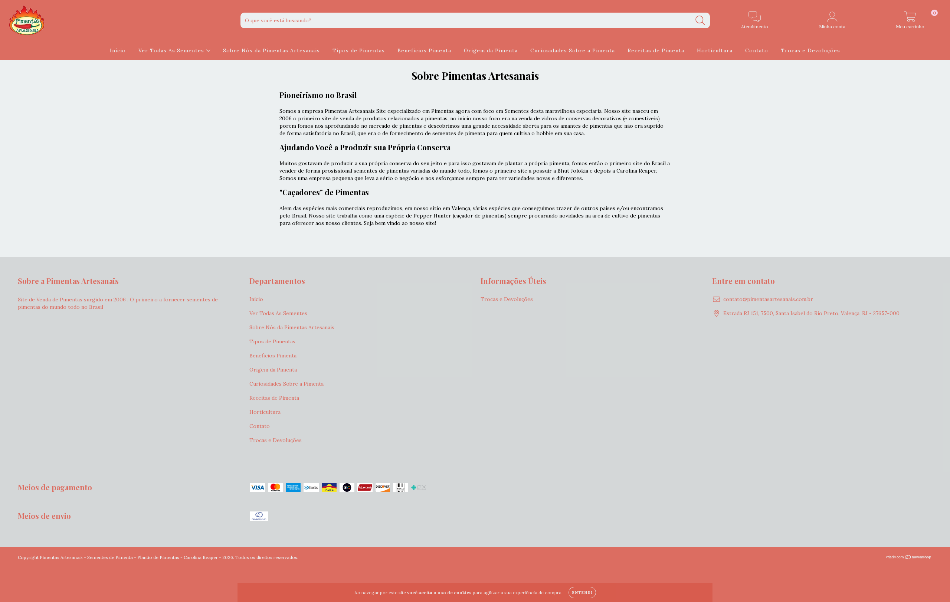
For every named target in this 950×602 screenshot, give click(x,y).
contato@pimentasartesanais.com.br (768, 299)
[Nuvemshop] (909, 558)
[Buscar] (700, 20)
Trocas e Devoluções (810, 50)
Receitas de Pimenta (656, 50)
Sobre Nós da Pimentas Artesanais (271, 50)
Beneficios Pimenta (424, 50)
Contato (756, 50)
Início (118, 50)
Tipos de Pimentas (358, 50)
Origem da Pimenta (491, 50)
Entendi (582, 592)
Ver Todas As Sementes (172, 50)
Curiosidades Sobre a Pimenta (572, 50)
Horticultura (715, 50)
